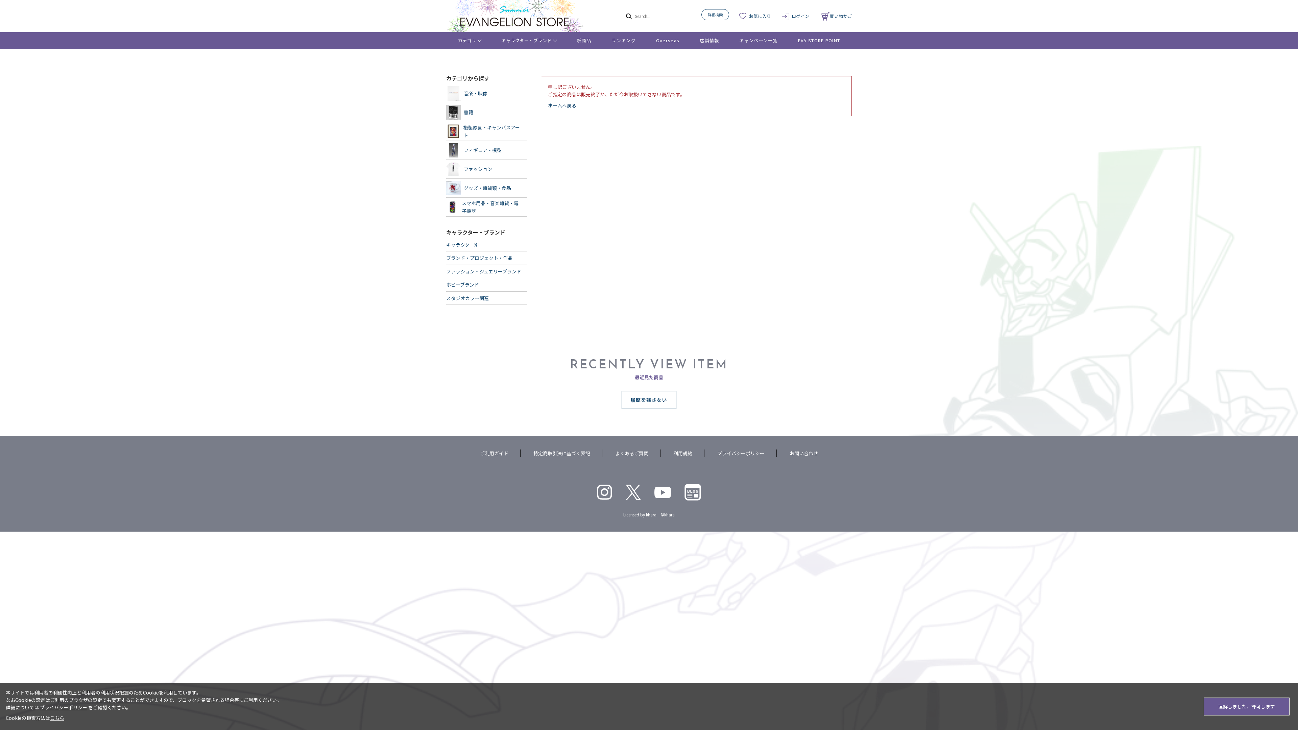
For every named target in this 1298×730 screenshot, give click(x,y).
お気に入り (760, 16)
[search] (628, 16)
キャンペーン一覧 (758, 40)
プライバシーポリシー (741, 453)
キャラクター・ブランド (526, 40)
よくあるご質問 (631, 453)
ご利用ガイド (494, 453)
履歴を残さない (649, 399)
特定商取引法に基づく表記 (561, 453)
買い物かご (841, 16)
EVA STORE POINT (819, 40)
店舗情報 (709, 40)
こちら (57, 717)
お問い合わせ (804, 453)
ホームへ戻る (562, 105)
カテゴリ (467, 40)
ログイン (800, 16)
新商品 (584, 40)
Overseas (667, 40)
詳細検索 (715, 14)
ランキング (623, 40)
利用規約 (682, 453)
